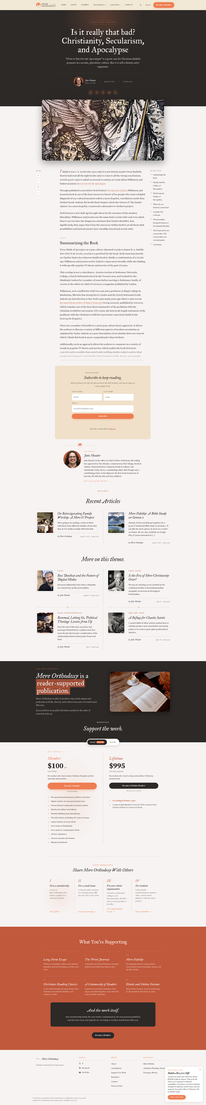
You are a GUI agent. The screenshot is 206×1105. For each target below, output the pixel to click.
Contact (129, 5)
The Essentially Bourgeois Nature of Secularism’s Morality (161, 223)
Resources (100, 5)
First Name (77, 392)
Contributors (116, 1068)
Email (74, 403)
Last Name (108, 392)
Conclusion (157, 245)
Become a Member (164, 5)
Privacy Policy (117, 1086)
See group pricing (87, 912)
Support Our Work (118, 1073)
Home (63, 5)
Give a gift (55, 912)
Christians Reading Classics (154, 1068)
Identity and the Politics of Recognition (159, 185)
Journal (85, 5)
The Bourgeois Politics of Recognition (158, 196)
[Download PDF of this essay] (103, 92)
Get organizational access (114, 910)
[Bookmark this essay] (96, 92)
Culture (101, 22)
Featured (94, 22)
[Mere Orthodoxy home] (46, 5)
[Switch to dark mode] (115, 92)
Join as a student (143, 912)
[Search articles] (140, 5)
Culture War (110, 22)
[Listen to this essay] (90, 92)
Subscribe (103, 416)
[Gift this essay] (109, 92)
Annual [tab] (96, 742)
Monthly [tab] (113, 742)
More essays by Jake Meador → (96, 481)
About (74, 5)
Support (115, 5)
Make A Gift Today (176, 1097)
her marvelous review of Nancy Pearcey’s (81, 303)
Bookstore (115, 1077)
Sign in (148, 5)
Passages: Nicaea (150, 1073)
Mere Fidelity (148, 1064)
